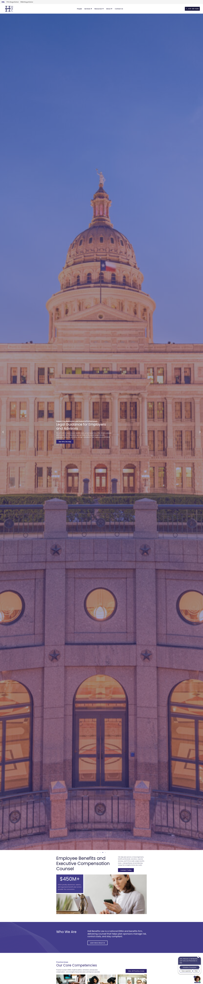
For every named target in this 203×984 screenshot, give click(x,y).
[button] (3, 432)
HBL (3, 2)
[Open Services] (91, 8)
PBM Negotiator (26, 2)
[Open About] (111, 8)
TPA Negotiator (12, 2)
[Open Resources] (103, 8)
